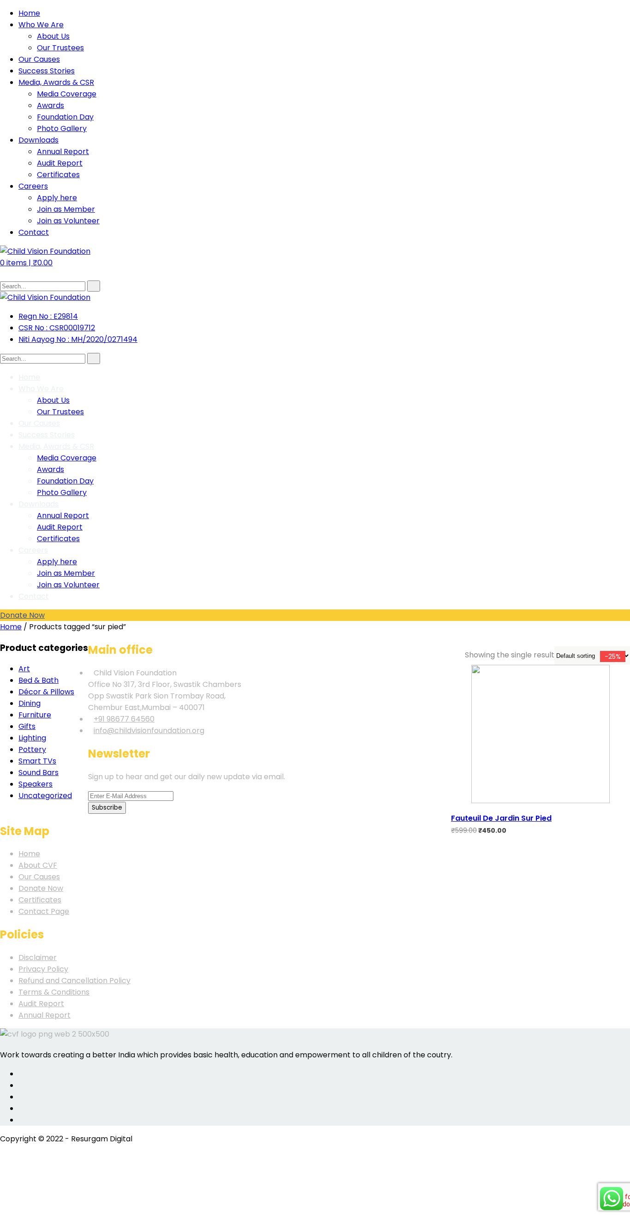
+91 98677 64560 (124, 719)
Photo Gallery (62, 128)
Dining (29, 703)
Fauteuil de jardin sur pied (501, 818)
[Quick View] (455, 797)
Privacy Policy (43, 969)
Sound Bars (38, 772)
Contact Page (43, 911)
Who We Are (41, 24)
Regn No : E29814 (48, 316)
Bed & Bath (38, 680)
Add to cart (455, 779)
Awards (50, 105)
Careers (33, 186)
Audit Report (60, 163)
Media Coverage (66, 94)
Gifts (27, 726)
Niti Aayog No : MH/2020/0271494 (77, 339)
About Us (53, 36)
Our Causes (39, 59)
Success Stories (46, 71)
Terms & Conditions (53, 992)
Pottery (32, 749)
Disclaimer (37, 957)
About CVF (37, 865)
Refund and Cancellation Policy (74, 980)
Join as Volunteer (68, 220)
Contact (33, 232)
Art (24, 668)
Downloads (38, 140)
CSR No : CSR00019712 (56, 327)
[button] (26, 262)
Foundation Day (65, 117)
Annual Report (63, 151)
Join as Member (66, 209)
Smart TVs (37, 761)
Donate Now (22, 615)
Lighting (32, 738)
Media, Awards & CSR (56, 82)
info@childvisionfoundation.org (149, 730)
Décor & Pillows (46, 691)
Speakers (35, 784)
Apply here (57, 197)
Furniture (34, 715)
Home (29, 13)
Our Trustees (60, 47)
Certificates (58, 174)
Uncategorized (45, 795)
